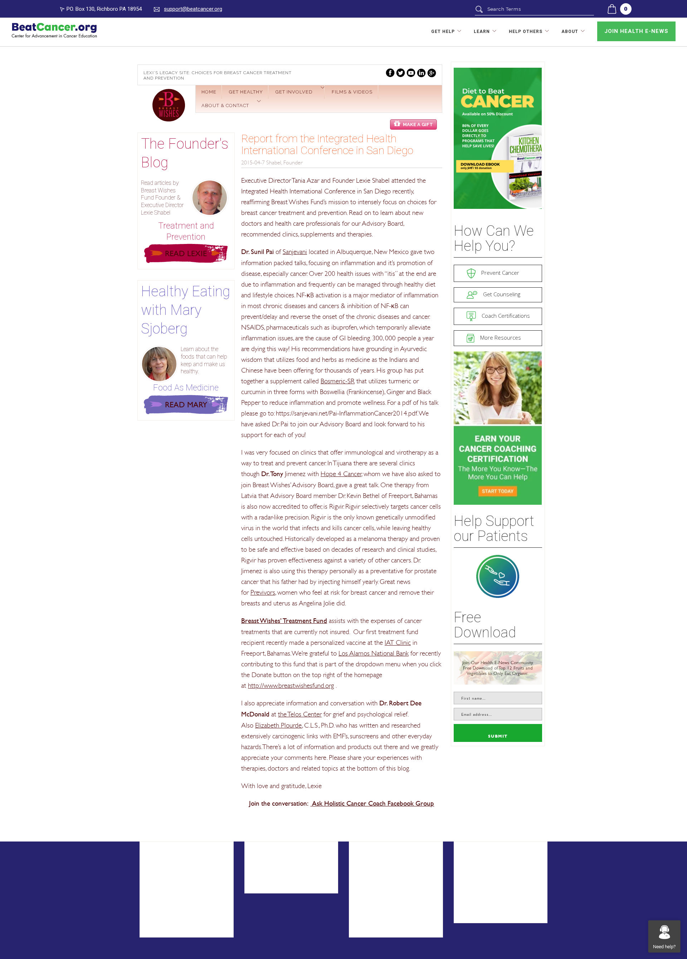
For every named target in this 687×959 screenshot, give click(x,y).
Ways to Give (375, 885)
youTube (410, 72)
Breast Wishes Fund (168, 105)
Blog (257, 863)
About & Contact (225, 105)
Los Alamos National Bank (373, 653)
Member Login (481, 904)
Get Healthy (246, 92)
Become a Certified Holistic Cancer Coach (500, 878)
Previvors (262, 592)
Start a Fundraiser (381, 874)
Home (208, 92)
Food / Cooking (273, 885)
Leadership (162, 918)
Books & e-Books (276, 874)
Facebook (390, 72)
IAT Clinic (398, 642)
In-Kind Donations (381, 929)
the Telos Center (300, 714)
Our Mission (163, 907)
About (569, 31)
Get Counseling (501, 294)
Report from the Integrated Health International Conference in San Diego (327, 144)
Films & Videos (352, 92)
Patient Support (169, 863)
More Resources (500, 337)
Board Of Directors (173, 929)
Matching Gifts (376, 918)
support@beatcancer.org (193, 9)
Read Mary (186, 404)
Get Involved (294, 92)
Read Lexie (186, 253)
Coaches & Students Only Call (502, 915)
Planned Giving (377, 907)
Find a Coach (479, 863)
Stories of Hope (169, 874)
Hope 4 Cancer (341, 474)
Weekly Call (163, 885)
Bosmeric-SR (338, 381)
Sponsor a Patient (382, 863)
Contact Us (162, 896)
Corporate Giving (380, 896)
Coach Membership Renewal (501, 893)
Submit (497, 736)
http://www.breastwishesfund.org (291, 685)
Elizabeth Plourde (278, 725)
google (431, 72)
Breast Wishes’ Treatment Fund (284, 621)
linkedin (421, 72)
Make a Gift (418, 124)
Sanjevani (295, 251)
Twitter (400, 72)
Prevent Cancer (499, 272)
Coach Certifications (505, 315)
